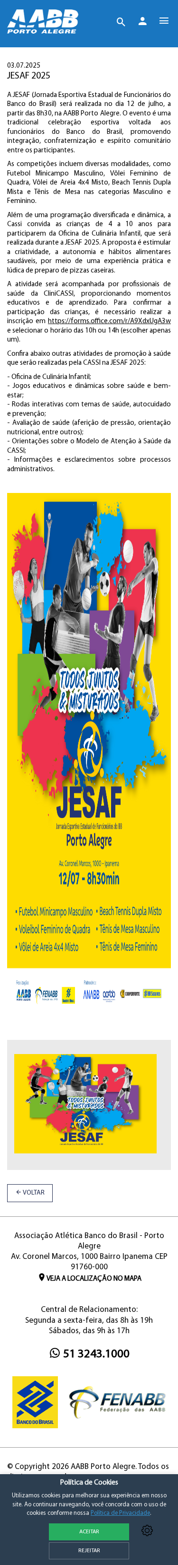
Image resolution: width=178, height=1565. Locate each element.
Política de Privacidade (120, 1513)
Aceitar (89, 1532)
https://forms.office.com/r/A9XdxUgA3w (109, 321)
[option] (85, 1108)
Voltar (33, 1192)
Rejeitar (89, 1551)
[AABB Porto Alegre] (42, 21)
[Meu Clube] (143, 23)
